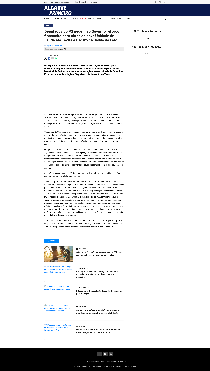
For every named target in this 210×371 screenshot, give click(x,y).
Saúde (106, 19)
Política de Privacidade (81, 2)
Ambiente (99, 19)
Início (46, 2)
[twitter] (164, 2)
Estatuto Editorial (66, 2)
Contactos (93, 2)
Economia (74, 19)
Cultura (91, 19)
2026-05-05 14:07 (53, 55)
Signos (119, 19)
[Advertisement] (84, 93)
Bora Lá (127, 19)
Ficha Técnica (54, 2)
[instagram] (159, 2)
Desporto (65, 19)
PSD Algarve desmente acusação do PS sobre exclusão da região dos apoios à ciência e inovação (97, 274)
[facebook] (155, 2)
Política (83, 19)
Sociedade (55, 19)
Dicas (113, 19)
